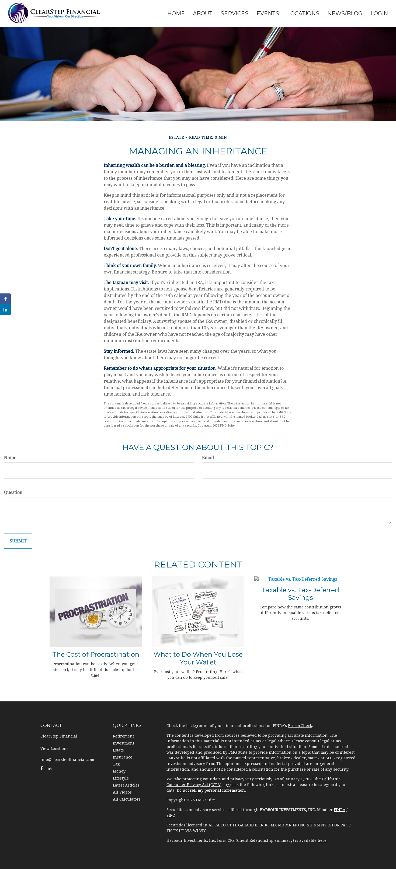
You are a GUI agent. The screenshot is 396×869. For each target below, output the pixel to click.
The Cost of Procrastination (95, 654)
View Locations (54, 748)
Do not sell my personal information (211, 790)
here (322, 840)
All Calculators (127, 799)
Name (10, 457)
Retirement (123, 736)
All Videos (122, 792)
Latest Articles (126, 785)
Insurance (122, 757)
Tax (116, 764)
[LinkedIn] (5, 309)
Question (13, 492)
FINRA (339, 810)
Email (208, 457)
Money (119, 771)
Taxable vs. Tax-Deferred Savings (300, 594)
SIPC (170, 815)
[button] (203, 13)
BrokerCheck (300, 725)
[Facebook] (5, 298)
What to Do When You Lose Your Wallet (198, 658)
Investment (123, 743)
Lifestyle (121, 778)
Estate (118, 750)
